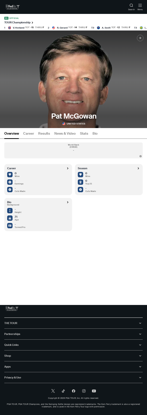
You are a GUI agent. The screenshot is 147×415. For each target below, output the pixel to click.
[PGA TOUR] (12, 308)
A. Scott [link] (106, 27)
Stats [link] (84, 134)
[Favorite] (140, 38)
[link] (12, 7)
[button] (73, 150)
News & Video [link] (65, 134)
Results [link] (44, 134)
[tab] (11, 135)
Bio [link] (95, 134)
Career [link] (28, 134)
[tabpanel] (73, 214)
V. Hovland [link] (18, 27)
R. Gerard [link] (62, 27)
